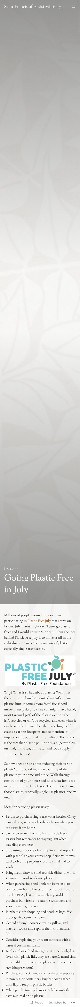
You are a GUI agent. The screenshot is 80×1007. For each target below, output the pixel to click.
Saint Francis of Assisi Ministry (32, 6)
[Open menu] (73, 6)
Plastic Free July (39, 620)
